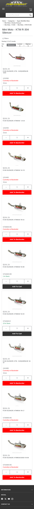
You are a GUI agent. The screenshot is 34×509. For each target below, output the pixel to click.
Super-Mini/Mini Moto (23, 21)
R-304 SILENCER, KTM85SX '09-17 (13, 410)
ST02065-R (7, 321)
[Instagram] (13, 498)
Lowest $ (19, 45)
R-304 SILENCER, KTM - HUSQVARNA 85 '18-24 (17, 361)
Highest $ (28, 45)
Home (4, 21)
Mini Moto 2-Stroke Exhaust (13, 23)
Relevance (11, 45)
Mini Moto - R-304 (10, 25)
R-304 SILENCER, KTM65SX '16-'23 (14, 170)
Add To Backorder (17, 93)
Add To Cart (17, 287)
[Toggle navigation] (3, 9)
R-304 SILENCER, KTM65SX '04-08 (13, 267)
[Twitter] (6, 498)
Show (5, 83)
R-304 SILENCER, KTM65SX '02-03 (13, 314)
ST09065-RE (7, 227)
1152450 (6, 128)
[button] (3, 9)
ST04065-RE (7, 274)
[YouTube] (9, 498)
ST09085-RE (7, 418)
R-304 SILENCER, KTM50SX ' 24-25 (14, 120)
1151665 (6, 177)
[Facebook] (3, 498)
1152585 (6, 78)
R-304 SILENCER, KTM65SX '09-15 (13, 219)
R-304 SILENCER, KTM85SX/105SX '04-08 (16, 457)
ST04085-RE (7, 465)
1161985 (6, 368)
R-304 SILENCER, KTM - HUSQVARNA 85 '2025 (15, 71)
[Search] (30, 15)
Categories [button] (11, 21)
